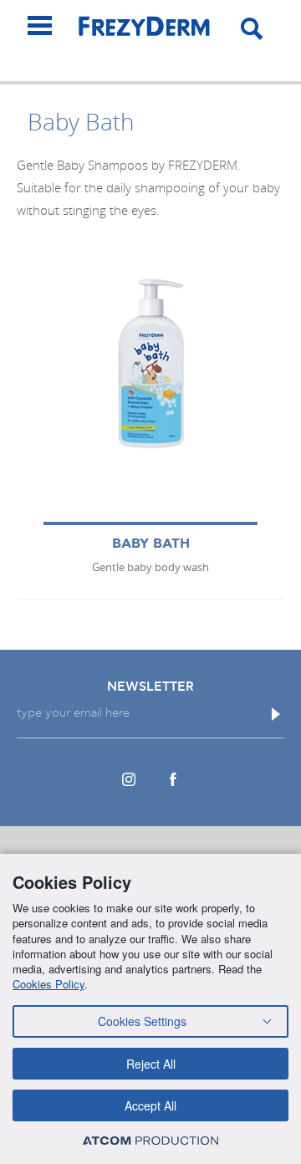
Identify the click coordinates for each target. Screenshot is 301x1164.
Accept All (150, 1105)
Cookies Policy (48, 984)
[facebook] (172, 779)
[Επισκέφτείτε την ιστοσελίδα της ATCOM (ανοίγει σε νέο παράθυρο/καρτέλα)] (150, 1140)
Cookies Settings (142, 1021)
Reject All (151, 1063)
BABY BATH (151, 544)
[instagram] (129, 779)
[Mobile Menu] (40, 25)
